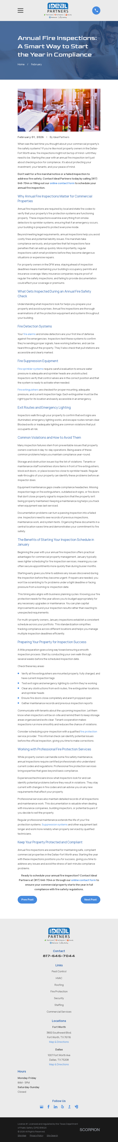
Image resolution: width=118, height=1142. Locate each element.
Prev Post (27, 899)
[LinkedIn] (55, 1106)
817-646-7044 (59, 955)
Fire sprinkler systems (30, 369)
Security (59, 998)
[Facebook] (48, 1106)
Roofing (59, 985)
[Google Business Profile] (41, 1106)
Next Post (90, 899)
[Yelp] (62, 1106)
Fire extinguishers (28, 389)
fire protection (88, 731)
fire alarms (29, 334)
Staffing (59, 1005)
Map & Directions (59, 1042)
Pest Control (59, 971)
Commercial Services (59, 1011)
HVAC (59, 978)
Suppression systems (55, 824)
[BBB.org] (69, 1106)
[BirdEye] (76, 1106)
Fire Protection (59, 991)
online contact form (62, 183)
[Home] (58, 10)
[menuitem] (22, 1135)
